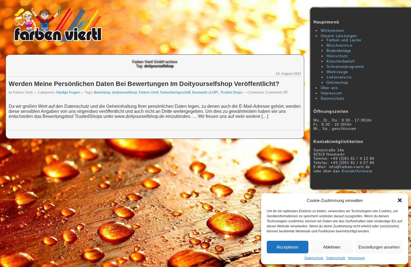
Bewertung (102, 92)
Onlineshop (337, 82)
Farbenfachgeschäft (175, 92)
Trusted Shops (231, 92)
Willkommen (332, 30)
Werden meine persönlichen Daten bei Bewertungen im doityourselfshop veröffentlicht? (144, 83)
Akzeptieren (287, 247)
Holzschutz (337, 56)
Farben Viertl (149, 92)
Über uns (329, 88)
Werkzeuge (337, 72)
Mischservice (340, 45)
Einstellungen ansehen (379, 247)
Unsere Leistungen (339, 36)
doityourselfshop (124, 92)
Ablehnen (331, 247)
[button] (400, 200)
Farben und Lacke (344, 40)
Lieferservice (339, 77)
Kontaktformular (357, 171)
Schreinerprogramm (345, 67)
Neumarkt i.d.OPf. (205, 92)
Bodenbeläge (339, 51)
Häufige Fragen (68, 92)
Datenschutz (313, 258)
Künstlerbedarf (341, 61)
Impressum (356, 258)
